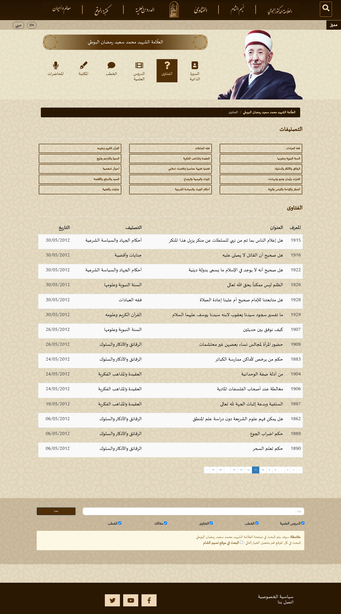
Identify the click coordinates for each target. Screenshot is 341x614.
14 (234, 470)
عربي (18, 25)
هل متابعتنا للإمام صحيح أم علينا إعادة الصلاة (241, 300)
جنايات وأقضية (111, 189)
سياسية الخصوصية (275, 597)
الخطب (111, 74)
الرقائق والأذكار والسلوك (287, 168)
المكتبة (83, 74)
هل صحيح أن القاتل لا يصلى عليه (252, 255)
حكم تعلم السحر (267, 449)
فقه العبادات (293, 148)
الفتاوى (167, 74)
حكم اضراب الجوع (266, 434)
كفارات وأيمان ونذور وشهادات (284, 179)
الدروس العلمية (139, 76)
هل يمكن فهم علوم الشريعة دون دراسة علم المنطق (238, 419)
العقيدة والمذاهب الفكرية (196, 158)
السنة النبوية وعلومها (288, 158)
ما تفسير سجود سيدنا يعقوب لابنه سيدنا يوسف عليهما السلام (227, 315)
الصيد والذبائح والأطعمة (106, 179)
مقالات (158, 523)
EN (32, 25)
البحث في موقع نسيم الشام (221, 542)
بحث (56, 511)
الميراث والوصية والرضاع (197, 179)
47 (213, 470)
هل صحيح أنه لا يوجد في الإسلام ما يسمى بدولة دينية (236, 270)
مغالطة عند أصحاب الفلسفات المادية (250, 389)
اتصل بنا (285, 602)
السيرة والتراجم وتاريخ (108, 158)
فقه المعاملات (202, 148)
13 (241, 470)
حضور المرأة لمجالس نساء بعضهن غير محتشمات (241, 344)
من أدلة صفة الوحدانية (262, 374)
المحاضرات (56, 74)
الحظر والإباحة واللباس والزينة (284, 189)
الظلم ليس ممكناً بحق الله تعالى (255, 285)
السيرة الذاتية (195, 76)
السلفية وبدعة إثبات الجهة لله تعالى (251, 404)
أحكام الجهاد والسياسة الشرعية (192, 189)
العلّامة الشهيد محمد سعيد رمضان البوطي (269, 112)
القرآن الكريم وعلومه (108, 148)
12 (248, 470)
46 (220, 470)
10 (263, 470)
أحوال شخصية (111, 168)
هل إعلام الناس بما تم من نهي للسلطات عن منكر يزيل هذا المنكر (226, 240)
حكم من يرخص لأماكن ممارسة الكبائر (249, 359)
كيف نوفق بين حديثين (263, 330)
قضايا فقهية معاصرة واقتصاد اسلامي (189, 168)
